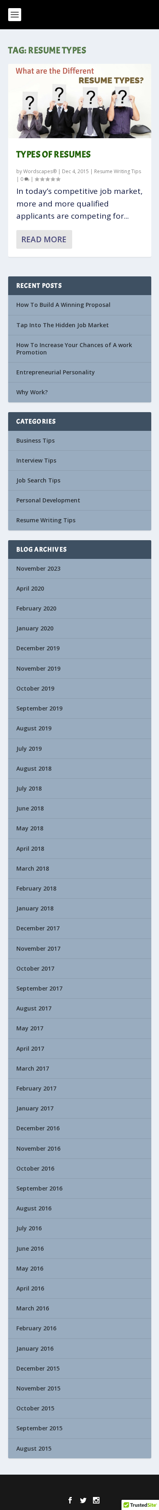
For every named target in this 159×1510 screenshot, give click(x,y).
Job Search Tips (38, 480)
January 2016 (34, 1348)
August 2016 (33, 1208)
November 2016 (38, 1148)
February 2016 (36, 1328)
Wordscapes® (40, 171)
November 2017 (38, 948)
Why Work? (32, 392)
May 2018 (29, 828)
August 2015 (33, 1448)
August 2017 (33, 1008)
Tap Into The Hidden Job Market (62, 325)
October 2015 (35, 1408)
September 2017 (39, 988)
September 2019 (39, 708)
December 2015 (38, 1368)
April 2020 (30, 588)
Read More (43, 239)
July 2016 (29, 1228)
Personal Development (48, 500)
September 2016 (39, 1188)
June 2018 (30, 808)
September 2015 (39, 1428)
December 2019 (38, 648)
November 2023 (38, 568)
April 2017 (30, 1048)
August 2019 (33, 728)
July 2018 (29, 788)
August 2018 (33, 768)
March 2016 (32, 1308)
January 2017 (34, 1108)
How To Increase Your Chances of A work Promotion (74, 348)
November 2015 (38, 1388)
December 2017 (38, 928)
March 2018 (32, 868)
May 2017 (29, 1028)
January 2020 (34, 628)
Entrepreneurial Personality (55, 372)
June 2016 (30, 1248)
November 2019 (38, 668)
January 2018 (34, 908)
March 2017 (32, 1068)
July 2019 (29, 748)
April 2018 (30, 848)
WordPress (134, 1486)
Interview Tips (36, 460)
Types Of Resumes (53, 154)
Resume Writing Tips (117, 171)
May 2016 (29, 1268)
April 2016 (30, 1288)
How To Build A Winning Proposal (63, 305)
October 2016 (35, 1168)
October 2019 (35, 688)
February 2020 (36, 608)
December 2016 (38, 1128)
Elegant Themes (64, 1486)
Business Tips (35, 440)
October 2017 (35, 968)
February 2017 (36, 1088)
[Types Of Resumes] (79, 101)
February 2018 (36, 888)
